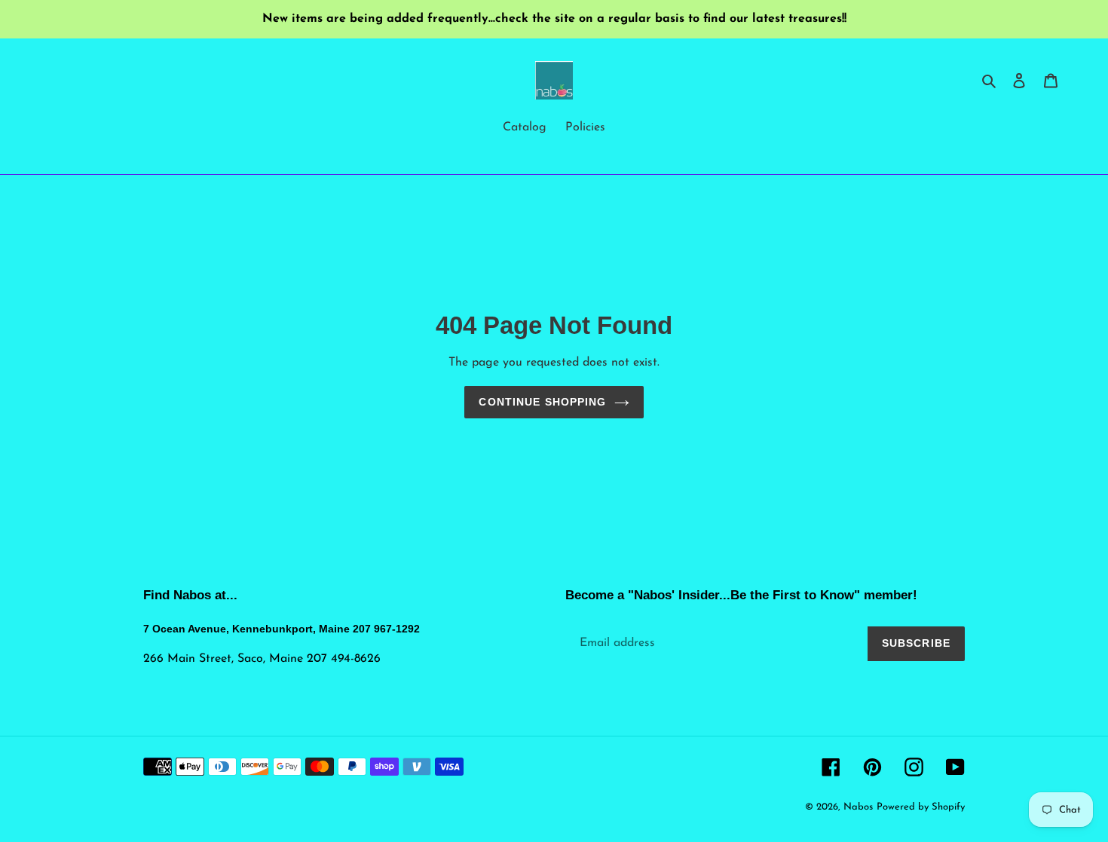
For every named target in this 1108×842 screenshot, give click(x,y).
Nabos (858, 807)
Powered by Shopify (921, 807)
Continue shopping (542, 402)
